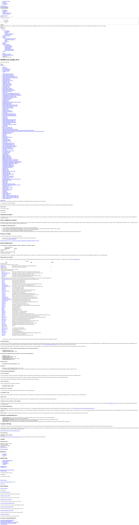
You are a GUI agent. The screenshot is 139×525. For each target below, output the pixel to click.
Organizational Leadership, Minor (8, 166)
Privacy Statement (6, 461)
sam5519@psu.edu (3, 447)
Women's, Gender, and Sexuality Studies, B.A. (11, 195)
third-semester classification (11, 238)
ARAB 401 (4, 287)
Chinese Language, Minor (7, 91)
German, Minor (5, 118)
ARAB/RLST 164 (5, 285)
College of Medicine (6, 13)
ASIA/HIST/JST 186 (5, 291)
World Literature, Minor (7, 198)
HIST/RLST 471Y (5, 329)
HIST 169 (3, 318)
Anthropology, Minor (6, 82)
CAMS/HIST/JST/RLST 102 (7, 299)
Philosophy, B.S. (5, 169)
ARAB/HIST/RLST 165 (6, 286)
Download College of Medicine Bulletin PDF (8, 523)
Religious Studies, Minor (7, 179)
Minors (6, 40)
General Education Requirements (50, 344)
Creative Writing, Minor (7, 99)
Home (4, 29)
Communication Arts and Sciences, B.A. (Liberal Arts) (12, 95)
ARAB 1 (3, 280)
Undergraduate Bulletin (7, 54)
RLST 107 (3, 276)
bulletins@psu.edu (3, 480)
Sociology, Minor (6, 188)
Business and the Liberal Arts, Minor (9, 90)
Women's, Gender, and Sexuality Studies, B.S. (10, 196)
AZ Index (4, 2)
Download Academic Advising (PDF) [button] (6, 510)
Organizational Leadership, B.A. (8, 164)
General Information (6, 44)
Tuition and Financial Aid (9, 50)
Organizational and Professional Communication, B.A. (12, 161)
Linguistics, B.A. (5, 153)
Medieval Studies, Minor (7, 156)
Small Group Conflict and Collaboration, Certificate (11, 184)
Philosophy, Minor (6, 170)
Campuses (4, 42)
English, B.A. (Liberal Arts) (7, 110)
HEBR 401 (4, 311)
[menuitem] (71, 10)
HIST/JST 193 (4, 319)
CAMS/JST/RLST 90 (5, 298)
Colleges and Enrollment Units (8, 55)
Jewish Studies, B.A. (6, 139)
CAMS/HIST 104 (5, 300)
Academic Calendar (6, 35)
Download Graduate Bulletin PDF (6, 521)
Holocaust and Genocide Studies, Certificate (10, 129)
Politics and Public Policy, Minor (8, 174)
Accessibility (5, 462)
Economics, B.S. (5, 108)
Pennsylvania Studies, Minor (7, 167)
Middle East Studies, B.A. (7, 157)
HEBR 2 (3, 308)
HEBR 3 (3, 310)
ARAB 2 (3, 281)
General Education (8, 47)
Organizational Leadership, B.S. (8, 165)
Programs (4, 37)
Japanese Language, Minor (7, 137)
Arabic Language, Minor (7, 85)
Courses (4, 36)
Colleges (4, 43)
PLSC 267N (4, 275)
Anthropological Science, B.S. (8, 80)
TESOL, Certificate (6, 194)
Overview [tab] (4, 67)
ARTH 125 (4, 289)
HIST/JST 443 (4, 327)
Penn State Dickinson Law (7, 12)
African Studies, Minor (6, 79)
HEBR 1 (3, 307)
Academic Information (8, 46)
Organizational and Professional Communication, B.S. (12, 162)
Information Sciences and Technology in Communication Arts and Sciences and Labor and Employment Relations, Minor (23, 131)
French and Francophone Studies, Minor (9, 115)
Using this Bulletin (8, 45)
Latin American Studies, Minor (8, 148)
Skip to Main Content (6, 1)
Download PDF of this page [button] (5, 492)
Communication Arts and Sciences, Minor (10, 97)
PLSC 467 (3, 333)
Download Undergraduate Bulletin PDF (7, 520)
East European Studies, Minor (8, 106)
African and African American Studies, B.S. (10, 77)
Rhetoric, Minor (5, 180)
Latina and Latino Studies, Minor (8, 150)
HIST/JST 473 (4, 331)
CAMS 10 (3, 293)
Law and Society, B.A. (6, 151)
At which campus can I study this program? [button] (7, 203)
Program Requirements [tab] (6, 69)
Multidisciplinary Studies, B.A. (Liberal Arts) (10, 160)
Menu (2, 64)
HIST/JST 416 (4, 325)
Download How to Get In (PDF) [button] (6, 499)
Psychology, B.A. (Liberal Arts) (8, 176)
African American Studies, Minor (8, 75)
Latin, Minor (5, 149)
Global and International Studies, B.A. (9, 120)
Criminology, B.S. (6, 101)
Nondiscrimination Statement (8, 460)
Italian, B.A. (5, 134)
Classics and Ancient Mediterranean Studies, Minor (11, 94)
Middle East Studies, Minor (7, 158)
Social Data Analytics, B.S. (7, 185)
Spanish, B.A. (5, 190)
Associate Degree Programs (9, 39)
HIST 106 (3, 314)
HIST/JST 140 (4, 317)
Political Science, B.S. (6, 172)
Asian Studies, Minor (6, 87)
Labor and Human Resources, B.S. (9, 144)
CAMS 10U (4, 294)
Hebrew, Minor (5, 126)
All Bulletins (7, 30)
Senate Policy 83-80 (111, 403)
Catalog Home (5, 3)
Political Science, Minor (7, 173)
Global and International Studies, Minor (9, 122)
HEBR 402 (4, 312)
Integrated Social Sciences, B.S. (8, 132)
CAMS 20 (3, 295)
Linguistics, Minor (6, 154)
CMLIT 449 (4, 306)
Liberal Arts (5, 56)
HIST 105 (3, 313)
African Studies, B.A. (6, 78)
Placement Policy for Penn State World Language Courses (84, 408)
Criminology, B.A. (6, 100)
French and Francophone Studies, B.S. (9, 114)
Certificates (7, 41)
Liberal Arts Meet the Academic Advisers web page (12, 436)
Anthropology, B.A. (6, 81)
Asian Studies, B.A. (6, 86)
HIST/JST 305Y (3, 267)
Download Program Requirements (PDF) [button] (7, 503)
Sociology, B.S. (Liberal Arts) (8, 187)
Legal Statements (5, 463)
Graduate (6, 32)
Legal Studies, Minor (6, 152)
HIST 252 (3, 323)
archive (104, 25)
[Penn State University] (3, 6)
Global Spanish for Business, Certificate (9, 124)
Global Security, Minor (6, 123)
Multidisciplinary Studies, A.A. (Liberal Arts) (10, 159)
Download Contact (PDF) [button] (4, 514)
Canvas (4, 455)
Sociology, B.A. (5, 186)
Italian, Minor (5, 136)
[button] (2, 200)
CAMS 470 (4, 304)
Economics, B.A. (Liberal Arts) (8, 107)
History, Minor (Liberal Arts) (7, 128)
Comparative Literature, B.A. (8, 98)
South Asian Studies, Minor (7, 189)
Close (3, 524)
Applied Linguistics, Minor (7, 84)
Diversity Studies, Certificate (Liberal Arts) (10, 105)
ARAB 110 (4, 283)
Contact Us (3, 466)
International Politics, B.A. (7, 133)
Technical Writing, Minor (7, 193)
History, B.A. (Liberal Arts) (7, 127)
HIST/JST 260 (4, 324)
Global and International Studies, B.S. (9, 121)
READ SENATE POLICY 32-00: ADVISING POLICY (10, 430)
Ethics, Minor (5, 112)
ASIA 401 (3, 292)
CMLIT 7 (3, 271)
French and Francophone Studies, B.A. (9, 113)
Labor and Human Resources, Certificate (10, 145)
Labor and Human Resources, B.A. (9, 143)
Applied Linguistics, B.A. (7, 83)
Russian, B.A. (5, 181)
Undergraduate (7, 31)
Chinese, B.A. (5, 92)
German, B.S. (5, 117)
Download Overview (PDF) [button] (5, 495)
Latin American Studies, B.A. (8, 147)
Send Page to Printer (3, 488)
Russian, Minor (5, 182)
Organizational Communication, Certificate (10, 163)
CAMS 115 (4, 301)
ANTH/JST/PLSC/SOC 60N (7, 279)
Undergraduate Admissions (9, 49)
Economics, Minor (6, 109)
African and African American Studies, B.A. (10, 76)
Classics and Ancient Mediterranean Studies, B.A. (11, 93)
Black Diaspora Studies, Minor (8, 89)
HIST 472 (3, 330)
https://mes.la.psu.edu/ (4, 449)
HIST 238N (4, 320)
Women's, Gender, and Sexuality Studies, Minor (11, 197)
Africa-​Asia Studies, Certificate (8, 73)
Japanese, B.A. (5, 138)
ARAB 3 (3, 282)
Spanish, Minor (5, 192)
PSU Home (5, 4)
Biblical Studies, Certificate (7, 88)
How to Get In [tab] (5, 68)
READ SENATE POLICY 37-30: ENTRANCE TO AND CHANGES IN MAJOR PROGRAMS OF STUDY (19, 240)
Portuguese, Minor (6, 175)
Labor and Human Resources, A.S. (9, 142)
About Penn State (8, 48)
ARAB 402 (4, 288)
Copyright (4, 464)
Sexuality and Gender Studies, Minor (9, 183)
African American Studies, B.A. (8, 74)
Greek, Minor (5, 125)
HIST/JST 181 (3, 265)
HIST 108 (3, 316)
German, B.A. (5, 116)
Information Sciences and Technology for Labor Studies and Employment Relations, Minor (18, 130)
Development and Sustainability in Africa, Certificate (12, 102)
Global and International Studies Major (9, 119)
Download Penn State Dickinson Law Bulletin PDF (9, 522)
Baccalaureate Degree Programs (10, 38)
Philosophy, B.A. (6, 168)
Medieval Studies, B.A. (7, 155)
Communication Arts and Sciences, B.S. (9, 96)
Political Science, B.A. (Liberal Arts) (9, 171)
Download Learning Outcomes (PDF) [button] (6, 506)
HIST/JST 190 (4, 274)
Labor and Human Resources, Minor (9, 146)
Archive (4, 51)
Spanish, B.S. (5, 191)
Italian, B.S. (5, 135)
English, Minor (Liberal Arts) (8, 111)
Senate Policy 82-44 (76, 259)
